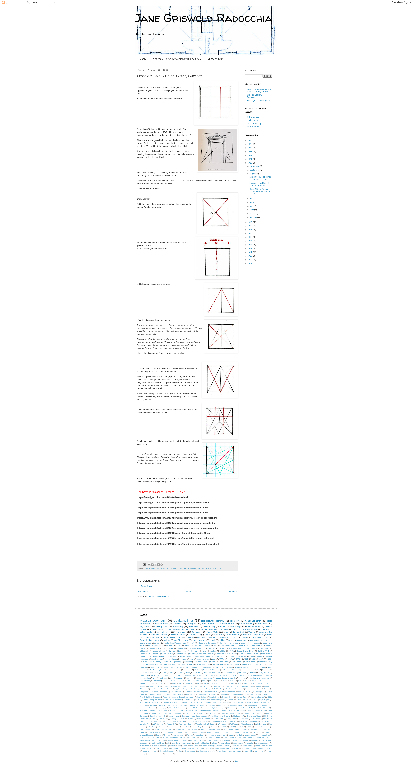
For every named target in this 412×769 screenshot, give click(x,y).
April (252, 210)
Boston (266, 689)
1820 (231, 640)
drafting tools (156, 675)
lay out (202, 737)
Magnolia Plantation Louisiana (258, 705)
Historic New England (172, 702)
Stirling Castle (231, 719)
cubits (267, 729)
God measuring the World (152, 700)
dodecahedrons (169, 732)
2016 (250, 233)
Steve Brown (218, 719)
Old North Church (219, 710)
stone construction (222, 748)
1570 (211, 681)
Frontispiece (201, 697)
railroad (172, 746)
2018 (250, 226)
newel (185, 740)
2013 (250, 245)
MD (219, 705)
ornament (225, 740)
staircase (191, 748)
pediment (163, 678)
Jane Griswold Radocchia (203, 18)
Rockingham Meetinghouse (259, 100)
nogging (193, 740)
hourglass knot (264, 735)
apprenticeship (174, 727)
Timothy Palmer (247, 670)
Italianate (220, 654)
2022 (250, 155)
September (255, 170)
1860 (267, 637)
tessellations (145, 681)
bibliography (252, 120)
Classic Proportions (227, 692)
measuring (178, 626)
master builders (238, 675)
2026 (250, 140)
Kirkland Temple (165, 705)
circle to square (178, 635)
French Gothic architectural (150, 697)
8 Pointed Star (247, 686)
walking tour (160, 626)
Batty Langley (155, 662)
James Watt (246, 664)
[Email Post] (144, 564)
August (253, 174)
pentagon (255, 740)
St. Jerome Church (230, 670)
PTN (181, 637)
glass (231, 735)
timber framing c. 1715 (206, 751)
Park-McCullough (208, 629)
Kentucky (143, 705)
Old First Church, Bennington (254, 96)
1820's (222, 651)
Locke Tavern (145, 643)
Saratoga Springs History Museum (194, 716)
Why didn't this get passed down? (243, 648)
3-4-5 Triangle (253, 117)
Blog (142, 59)
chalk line (196, 673)
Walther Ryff (171, 724)
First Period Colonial (252, 694)
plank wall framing (202, 743)
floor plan (194, 651)
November (254, 166)
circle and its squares (212, 673)
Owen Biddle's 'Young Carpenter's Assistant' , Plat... (260, 191)
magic (225, 737)
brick (171, 673)
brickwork (232, 656)
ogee (202, 740)
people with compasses (250, 643)
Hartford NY (241, 640)
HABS (246, 700)
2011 (250, 252)
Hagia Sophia (264, 700)
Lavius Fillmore (232, 635)
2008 (250, 263)
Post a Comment (148, 586)
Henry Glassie (169, 637)
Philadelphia (155, 713)
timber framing (209, 627)
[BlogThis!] (152, 564)
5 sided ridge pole (232, 686)
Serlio (219, 568)
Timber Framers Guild (219, 721)
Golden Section (253, 627)
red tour (155, 637)
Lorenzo (157, 643)
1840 (215, 645)
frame (203, 651)
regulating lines (183, 620)
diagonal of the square (207, 643)
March (253, 213)
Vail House (266, 721)
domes (180, 732)
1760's (159, 683)
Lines (225, 632)
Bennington (197, 632)
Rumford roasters (174, 670)
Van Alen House (181, 640)
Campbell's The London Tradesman (153, 692)
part (154, 678)
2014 (250, 241)
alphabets (162, 727)
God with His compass (173, 700)
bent (157, 673)
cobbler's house (159, 651)
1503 (197, 681)
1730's (179, 645)
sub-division (246, 748)
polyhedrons (225, 743)
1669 (218, 681)
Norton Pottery (205, 710)
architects (186, 727)
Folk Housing (153, 654)
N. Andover (231, 708)
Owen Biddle (246, 623)
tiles (180, 751)
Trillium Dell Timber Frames (249, 721)
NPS (255, 708)
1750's (238, 659)
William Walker (185, 656)
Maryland (195, 667)
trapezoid (248, 751)
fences (158, 735)
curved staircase (155, 732)
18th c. (246, 683)
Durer (142, 654)
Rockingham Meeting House (175, 643)
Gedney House (227, 697)
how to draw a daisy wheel (150, 737)
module (212, 637)
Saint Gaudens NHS (157, 716)
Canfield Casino (177, 692)
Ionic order (217, 702)
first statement (179, 735)
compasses (157, 629)
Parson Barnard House (249, 654)
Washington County (186, 724)
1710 (240, 681)
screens (190, 678)
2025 (250, 144)
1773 (167, 683)
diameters (144, 675)
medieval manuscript (147, 740)
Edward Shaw (257, 645)
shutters (183, 659)
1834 (225, 683)
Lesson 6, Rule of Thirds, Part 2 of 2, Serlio (260, 178)
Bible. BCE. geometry (172, 662)
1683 (225, 681)
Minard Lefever (194, 708)
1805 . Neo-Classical (201, 645)
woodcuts (168, 754)
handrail (239, 735)
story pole (235, 748)
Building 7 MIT (263, 651)
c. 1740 (192, 643)
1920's (261, 659)
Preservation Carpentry (172, 713)
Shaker (197, 670)
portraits (250, 743)
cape (188, 673)
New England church (147, 710)
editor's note (257, 732)
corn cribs (242, 673)
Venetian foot (145, 724)
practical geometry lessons (194, 568)
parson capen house (240, 740)
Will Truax (234, 724)
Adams (266, 686)
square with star (203, 659)
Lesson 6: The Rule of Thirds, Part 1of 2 (259, 184)
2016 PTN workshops (172, 686)
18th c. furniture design (261, 683)
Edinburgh (223, 694)
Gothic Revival (200, 700)
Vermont (172, 656)
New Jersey (163, 710)
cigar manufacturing (230, 729)
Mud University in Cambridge (213, 708)
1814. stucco (215, 683)
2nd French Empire (190, 686)
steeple (200, 748)
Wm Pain (265, 670)
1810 (206, 683)
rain (179, 746)
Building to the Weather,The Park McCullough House (259, 90)
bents (164, 673)
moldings (213, 651)
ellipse (267, 732)
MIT (225, 705)
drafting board (198, 732)
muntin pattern (173, 740)
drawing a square (213, 732)
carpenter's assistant (262, 727)
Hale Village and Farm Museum (201, 654)
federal (177, 623)
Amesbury (154, 689)
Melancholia (207, 667)
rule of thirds (211, 568)
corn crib (244, 729)
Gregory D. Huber (186, 664)
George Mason (242, 697)
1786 (174, 683)
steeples (209, 748)
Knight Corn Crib (179, 705)
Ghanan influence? (257, 697)
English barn (224, 662)
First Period (236, 662)
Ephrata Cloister (236, 694)
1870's (231, 651)
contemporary (229, 673)
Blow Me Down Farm (253, 689)
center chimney (180, 729)
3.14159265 (206, 686)
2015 (250, 237)
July (252, 198)
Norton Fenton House (189, 710)
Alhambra (143, 689)
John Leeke (155, 667)
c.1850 (251, 656)
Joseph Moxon (237, 702)
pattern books (146, 632)
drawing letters (228, 732)
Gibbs (270, 697)
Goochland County (168, 664)
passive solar (156, 659)
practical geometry (176, 568)
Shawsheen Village (254, 716)
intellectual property (170, 737)
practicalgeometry (262, 743)
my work (144, 626)
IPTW (185, 702)
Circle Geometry (254, 124)
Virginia (251, 632)
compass (201, 637)
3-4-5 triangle (180, 632)
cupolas (143, 732)
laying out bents (214, 737)
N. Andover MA (244, 708)
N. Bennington (226, 623)
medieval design (264, 737)
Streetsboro (256, 719)
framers (190, 735)
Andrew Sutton (166, 689)
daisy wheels (264, 673)
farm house (182, 651)
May (252, 206)
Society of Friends (177, 719)
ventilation (157, 681)
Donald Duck (178, 694)
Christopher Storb (210, 692)
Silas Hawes (163, 719)
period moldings (158, 743)
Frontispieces (214, 697)
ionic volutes (223, 675)
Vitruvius (221, 648)
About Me (215, 59)
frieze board (200, 735)
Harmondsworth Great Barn (150, 702)
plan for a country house (182, 743)
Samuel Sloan (173, 716)
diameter (223, 643)
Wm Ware (265, 648)
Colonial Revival (244, 692)
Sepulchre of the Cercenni (220, 716)
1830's (207, 635)
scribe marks (247, 746)
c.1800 (179, 673)
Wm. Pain (152, 727)
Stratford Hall (168, 648)
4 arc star (217, 686)
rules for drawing (207, 746)
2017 (250, 229)
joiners (182, 737)
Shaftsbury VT (238, 716)
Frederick (266, 694)
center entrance (199, 640)
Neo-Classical (265, 708)
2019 (250, 222)
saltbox (222, 640)
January (253, 217)
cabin (259, 656)
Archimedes (218, 689)
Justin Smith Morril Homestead (257, 702)
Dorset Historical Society (207, 694)
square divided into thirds (226, 678)
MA (187, 667)
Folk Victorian (249, 662)
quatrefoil (155, 746)
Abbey (258, 686)
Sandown (187, 670)
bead (207, 727)
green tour (234, 643)
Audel (145, 662)
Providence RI (189, 713)
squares (242, 678)
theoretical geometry (167, 751)
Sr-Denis (190, 719)
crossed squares (256, 729)
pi (168, 743)
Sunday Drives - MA (153, 721)
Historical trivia (233, 664)
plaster (214, 743)
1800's (187, 645)
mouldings (223, 637)
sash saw (236, 746)
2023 (250, 152)
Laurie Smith (239, 632)
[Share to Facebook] (158, 564)
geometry (234, 620)
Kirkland (153, 705)
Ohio (263, 667)
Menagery (162, 708)
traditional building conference (230, 751)
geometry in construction (217, 735)
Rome (260, 713)
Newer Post (143, 592)
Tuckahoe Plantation (196, 648)
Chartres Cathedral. (193, 692)
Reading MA (154, 648)
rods (185, 746)
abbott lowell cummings (204, 656)
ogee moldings (212, 740)
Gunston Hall (181, 654)
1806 (199, 683)
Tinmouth (181, 648)
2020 (250, 163)
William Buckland (247, 724)
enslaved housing (146, 735)
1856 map (193, 627)
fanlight (167, 675)
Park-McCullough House (257, 710)
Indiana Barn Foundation (200, 702)
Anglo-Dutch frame (227, 645)
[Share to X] (155, 564)
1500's (221, 659)
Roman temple (249, 713)
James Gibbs (212, 632)
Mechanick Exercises (148, 708)
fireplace (167, 735)
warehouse (259, 751)
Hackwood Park (203, 664)
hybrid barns (210, 675)
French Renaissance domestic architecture (178, 697)
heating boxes (250, 735)
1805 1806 (190, 683)
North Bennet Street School (246, 667)
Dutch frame (243, 645)
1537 (204, 681)
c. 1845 (240, 727)
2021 (250, 159)
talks (261, 748)
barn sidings (197, 727)
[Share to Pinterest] (161, 564)
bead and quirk (146, 673)
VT (258, 670)
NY (217, 667)
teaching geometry (150, 751)
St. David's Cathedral (211, 670)
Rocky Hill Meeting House (231, 713)
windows (169, 645)
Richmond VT (212, 713)
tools (214, 659)
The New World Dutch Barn (198, 721)
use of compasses (155, 645)
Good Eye (188, 700)
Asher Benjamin (253, 620)
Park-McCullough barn (253, 635)
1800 (181, 683)
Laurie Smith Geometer (173, 667)
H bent (238, 700)
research (262, 623)
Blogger (237, 761)
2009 (250, 260)
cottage (253, 673)
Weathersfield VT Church (205, 724)
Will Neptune (222, 724)
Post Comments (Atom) (159, 596)
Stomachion (244, 719)
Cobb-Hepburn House (150, 640)
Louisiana (211, 705)
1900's (142, 686)
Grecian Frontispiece (217, 700)
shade (257, 746)
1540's (147, 568)
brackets (214, 727)
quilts (164, 746)
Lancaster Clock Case (197, 705)
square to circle (162, 748)
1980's (269, 659)
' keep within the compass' (174, 681)
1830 (253, 659)
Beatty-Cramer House (245, 651)
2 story (150, 686)
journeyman (192, 737)
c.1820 (248, 727)
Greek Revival (167, 654)
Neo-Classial (227, 667)
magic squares (235, 737)
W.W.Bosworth (158, 724)
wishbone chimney (155, 754)
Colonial (218, 635)
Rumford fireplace (156, 670)
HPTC (254, 700)
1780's (234, 637)
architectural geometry (159, 568)
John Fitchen (260, 664)
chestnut (203, 729)
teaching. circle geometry (259, 678)
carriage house (145, 729)
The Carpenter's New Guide (174, 721)
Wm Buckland (261, 724)
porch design (238, 743)
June (252, 202)
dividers (172, 651)
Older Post (232, 592)
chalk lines (193, 729)
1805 (246, 659)
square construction (204, 678)
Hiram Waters (218, 664)
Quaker (201, 713)
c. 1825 (223, 727)
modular (162, 740)
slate (191, 659)
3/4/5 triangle (236, 627)
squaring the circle (178, 748)
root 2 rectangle (176, 678)
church (212, 640)
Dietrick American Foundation (160, 694)
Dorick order (190, 694)
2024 (250, 148)
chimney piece (214, 729)
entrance (225, 629)
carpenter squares (159, 635)
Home (188, 592)
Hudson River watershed (259, 640)
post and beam (171, 659)
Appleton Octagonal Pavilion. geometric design (193, 689)
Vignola (211, 648)
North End (174, 710)
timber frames (190, 751)
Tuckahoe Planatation (157, 656)
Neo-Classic (232, 654)
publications (144, 746)
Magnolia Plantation (236, 705)
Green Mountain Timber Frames (181, 629)
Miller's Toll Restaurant (177, 708)
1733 (247, 681)
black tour (221, 656)
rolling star (194, 746)
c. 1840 (232, 727)
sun (254, 748)
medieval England (255, 675)
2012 (250, 248)
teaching (269, 748)
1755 (152, 683)
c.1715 (242, 656)
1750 (254, 681)
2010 (250, 256)
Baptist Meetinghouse (234, 689)
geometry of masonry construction (187, 675)
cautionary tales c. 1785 (163, 729)
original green (163, 632)
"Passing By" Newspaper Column (177, 59)
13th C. (189, 681)
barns (265, 629)
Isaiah (226, 702)
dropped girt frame (243, 732)
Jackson (167, 640)
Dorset (212, 662)
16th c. (232, 681)
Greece (230, 700)
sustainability (195, 635)
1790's (244, 637)
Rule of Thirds (253, 127)
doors (188, 732)
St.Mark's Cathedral (203, 719)
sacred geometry (223, 746)
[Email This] (149, 564)
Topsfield (232, 721)
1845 (232, 683)
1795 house (255, 637)
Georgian (191, 623)
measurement (249, 737)
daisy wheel (208, 623)
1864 (239, 683)
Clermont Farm (201, 662)
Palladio (190, 637)
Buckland (188, 662)
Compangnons (258, 692)
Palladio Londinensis (237, 710)
